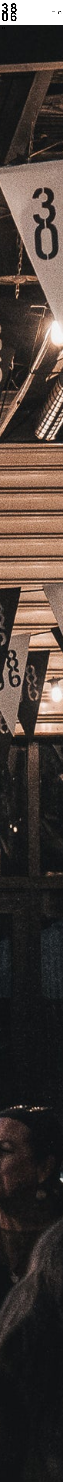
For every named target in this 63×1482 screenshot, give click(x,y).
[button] (60, 12)
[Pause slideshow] (3, 28)
